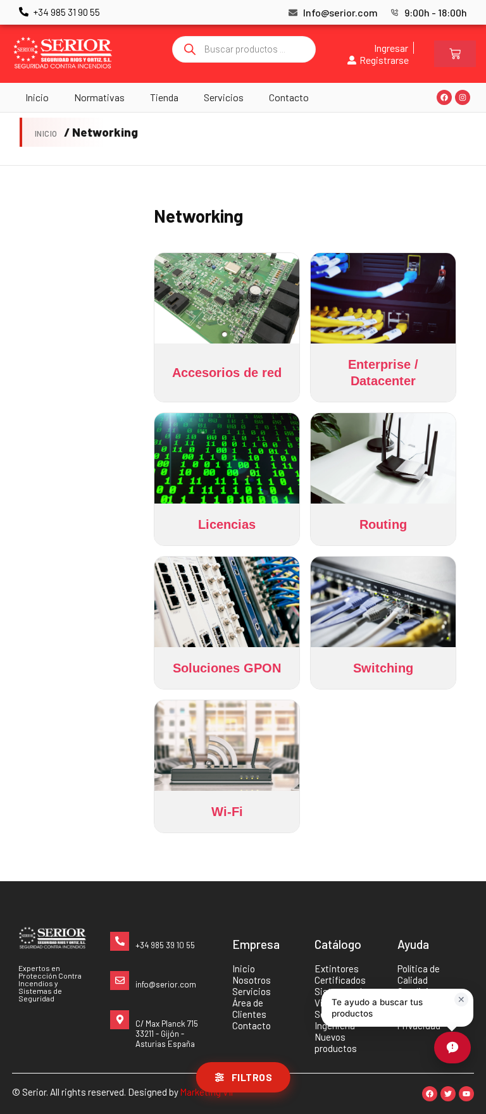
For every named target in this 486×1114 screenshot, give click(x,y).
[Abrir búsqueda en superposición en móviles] (244, 49)
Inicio (37, 97)
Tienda (164, 97)
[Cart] (455, 53)
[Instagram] (462, 97)
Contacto (289, 97)
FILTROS (252, 1077)
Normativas (99, 97)
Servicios (224, 97)
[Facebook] (444, 97)
